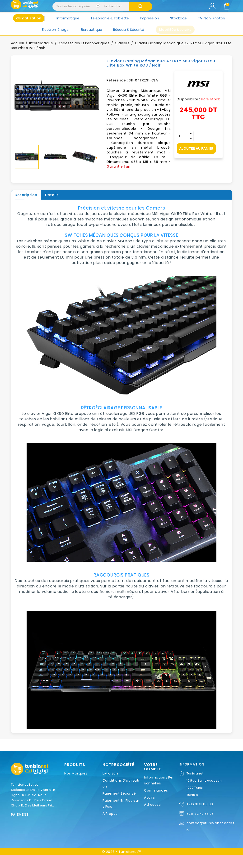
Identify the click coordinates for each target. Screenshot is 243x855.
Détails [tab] (52, 194)
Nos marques (76, 773)
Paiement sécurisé (119, 793)
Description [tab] (26, 194)
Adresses (152, 804)
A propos (110, 813)
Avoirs (149, 797)
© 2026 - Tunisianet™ (121, 851)
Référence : (117, 80)
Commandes (156, 790)
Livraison (110, 773)
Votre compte (152, 767)
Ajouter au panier (196, 148)
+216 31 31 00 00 (200, 804)
